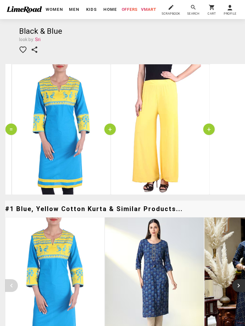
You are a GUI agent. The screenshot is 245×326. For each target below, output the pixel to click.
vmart (148, 9)
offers (129, 9)
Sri (38, 39)
